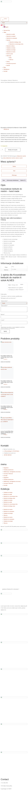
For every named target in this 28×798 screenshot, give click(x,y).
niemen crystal (18, 158)
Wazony (5, 515)
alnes (4, 158)
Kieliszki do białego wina (9, 498)
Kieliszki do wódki (8, 494)
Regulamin (6, 467)
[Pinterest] (14, 459)
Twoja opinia (4, 305)
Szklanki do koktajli (8, 513)
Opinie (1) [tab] (22, 180)
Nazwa (3, 314)
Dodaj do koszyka (12, 149)
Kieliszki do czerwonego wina (10, 496)
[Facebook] (2, 459)
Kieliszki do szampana (9, 511)
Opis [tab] (4, 180)
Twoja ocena (4, 300)
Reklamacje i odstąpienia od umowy (12, 471)
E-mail (2, 320)
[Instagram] (6, 459)
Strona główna (4, 80)
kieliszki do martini (10, 158)
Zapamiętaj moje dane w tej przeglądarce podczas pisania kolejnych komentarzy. (13, 328)
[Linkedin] (10, 459)
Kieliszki (10, 80)
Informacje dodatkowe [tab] (12, 180)
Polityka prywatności (8, 469)
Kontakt (5, 475)
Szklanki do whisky (8, 492)
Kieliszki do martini (21, 156)
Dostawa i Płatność (8, 473)
